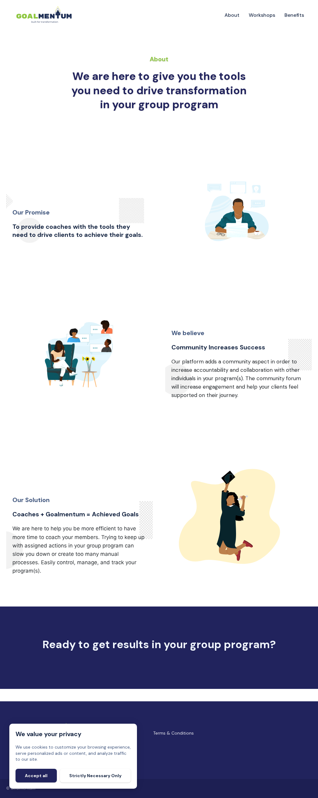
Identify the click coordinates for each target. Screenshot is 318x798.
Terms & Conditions (173, 733)
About (232, 15)
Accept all (36, 775)
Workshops (262, 15)
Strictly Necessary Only (95, 775)
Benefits (294, 15)
